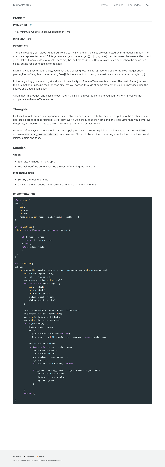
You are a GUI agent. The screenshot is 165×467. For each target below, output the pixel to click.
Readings (118, 4)
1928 (30, 24)
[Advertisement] (82, 424)
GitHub (30, 456)
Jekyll (43, 461)
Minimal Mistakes (54, 461)
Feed (41, 456)
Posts (104, 4)
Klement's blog (22, 4)
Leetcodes (134, 4)
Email (18, 456)
